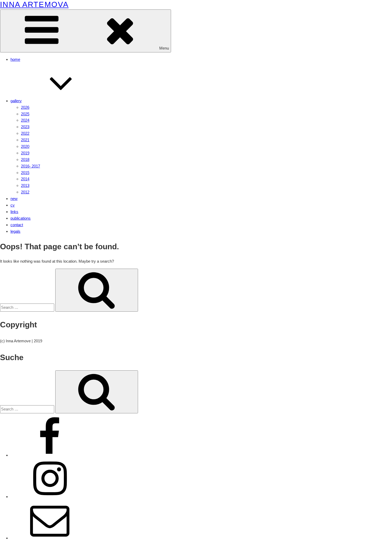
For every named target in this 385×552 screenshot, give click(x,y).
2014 (25, 179)
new (14, 198)
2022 (25, 133)
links (14, 211)
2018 (25, 159)
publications (20, 218)
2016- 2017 (30, 166)
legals (15, 231)
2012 (25, 192)
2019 (25, 153)
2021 (25, 140)
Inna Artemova (34, 4)
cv (12, 205)
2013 (25, 185)
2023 (25, 127)
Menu (164, 48)
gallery (16, 101)
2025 (25, 114)
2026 (25, 107)
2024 (25, 120)
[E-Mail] (49, 538)
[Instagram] (49, 496)
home (15, 59)
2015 (25, 172)
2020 (25, 146)
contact (16, 225)
